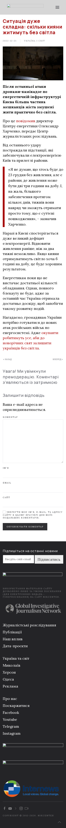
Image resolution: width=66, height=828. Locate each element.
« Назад (7, 359)
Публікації (12, 632)
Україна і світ (34, 41)
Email (7, 483)
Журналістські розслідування (29, 625)
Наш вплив (13, 639)
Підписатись (49, 559)
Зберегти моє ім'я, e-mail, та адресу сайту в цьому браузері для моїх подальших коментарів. (33, 515)
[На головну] (25, 7)
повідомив (25, 121)
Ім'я (6, 468)
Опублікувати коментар (25, 526)
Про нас (10, 698)
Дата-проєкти (15, 646)
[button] (57, 7)
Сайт (6, 497)
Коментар (10, 417)
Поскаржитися (16, 705)
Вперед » (58, 359)
